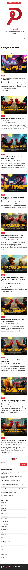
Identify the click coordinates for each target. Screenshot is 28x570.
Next (19, 459)
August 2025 (4, 532)
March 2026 (4, 513)
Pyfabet (14, 28)
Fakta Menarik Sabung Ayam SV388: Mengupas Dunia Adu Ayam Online (12, 236)
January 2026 (4, 518)
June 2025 (3, 537)
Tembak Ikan (4, 554)
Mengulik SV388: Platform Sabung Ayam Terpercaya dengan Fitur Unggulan (13, 441)
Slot (2, 549)
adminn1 (5, 82)
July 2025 (3, 534)
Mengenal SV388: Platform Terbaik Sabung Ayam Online (11, 157)
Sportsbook (3, 552)
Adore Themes (6, 568)
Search (3, 462)
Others (3, 75)
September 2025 (5, 529)
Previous (9, 459)
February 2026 (4, 516)
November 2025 (5, 524)
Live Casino (3, 544)
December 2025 (4, 521)
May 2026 (3, 508)
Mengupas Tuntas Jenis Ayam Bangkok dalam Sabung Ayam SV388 (13, 401)
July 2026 (3, 502)
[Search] (25, 38)
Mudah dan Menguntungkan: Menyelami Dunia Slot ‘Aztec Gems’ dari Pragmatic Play (13, 279)
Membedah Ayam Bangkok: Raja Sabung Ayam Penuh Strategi (13, 320)
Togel (2, 557)
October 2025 (4, 526)
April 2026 (3, 510)
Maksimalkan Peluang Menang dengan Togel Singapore (14, 488)
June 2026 (3, 505)
